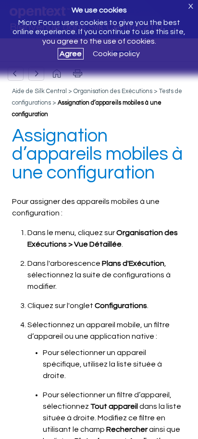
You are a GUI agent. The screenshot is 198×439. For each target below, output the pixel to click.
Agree (71, 54)
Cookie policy (116, 54)
